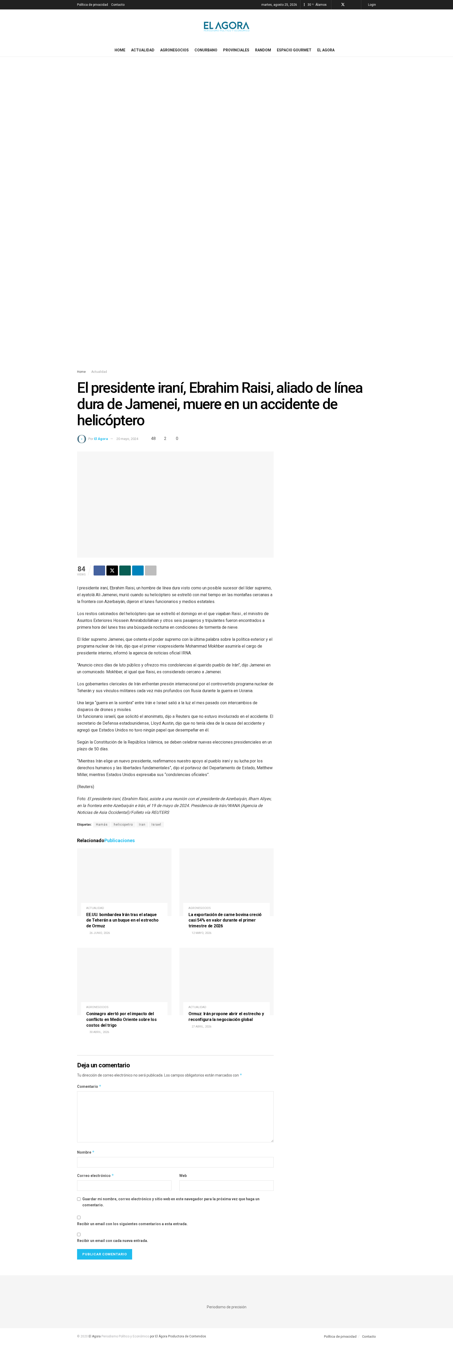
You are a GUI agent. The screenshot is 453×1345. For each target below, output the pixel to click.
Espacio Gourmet (294, 50)
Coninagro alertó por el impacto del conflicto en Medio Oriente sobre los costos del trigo (121, 1019)
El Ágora (101, 439)
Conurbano (206, 50)
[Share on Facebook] (99, 570)
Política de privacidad (92, 5)
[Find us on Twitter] (343, 4)
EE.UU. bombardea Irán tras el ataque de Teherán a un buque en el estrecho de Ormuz (122, 920)
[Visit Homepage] (226, 26)
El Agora (326, 50)
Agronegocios (174, 50)
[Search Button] (374, 50)
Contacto (118, 5)
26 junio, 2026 (99, 933)
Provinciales (236, 50)
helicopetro (123, 824)
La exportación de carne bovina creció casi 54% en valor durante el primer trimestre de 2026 (225, 920)
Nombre (86, 1152)
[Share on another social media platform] (151, 570)
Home (120, 50)
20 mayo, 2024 (127, 439)
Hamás (102, 824)
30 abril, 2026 (99, 1032)
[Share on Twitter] (112, 570)
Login (371, 5)
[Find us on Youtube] (356, 4)
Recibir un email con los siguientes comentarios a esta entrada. (132, 1224)
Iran (142, 824)
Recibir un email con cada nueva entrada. (112, 1241)
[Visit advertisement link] (226, 218)
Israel (156, 824)
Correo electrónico (95, 1175)
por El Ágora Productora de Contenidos (177, 1336)
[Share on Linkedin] (138, 570)
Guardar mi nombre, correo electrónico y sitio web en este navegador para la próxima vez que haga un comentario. (171, 1202)
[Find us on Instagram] (349, 4)
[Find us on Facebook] (336, 4)
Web (183, 1176)
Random (263, 50)
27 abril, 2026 (201, 1026)
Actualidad (142, 50)
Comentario (89, 1086)
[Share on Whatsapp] (125, 570)
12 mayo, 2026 (201, 933)
